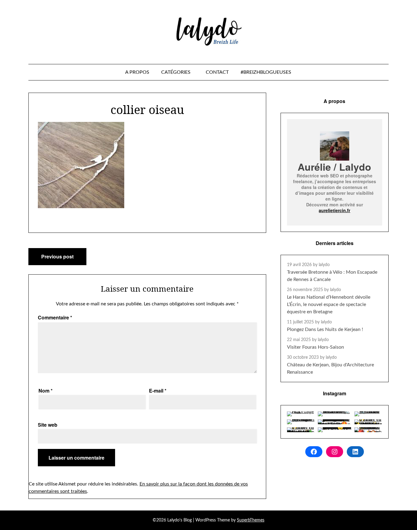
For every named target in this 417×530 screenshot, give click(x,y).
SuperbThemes (250, 520)
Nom (45, 390)
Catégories (175, 72)
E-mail (157, 390)
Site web (47, 424)
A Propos (137, 72)
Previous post (57, 256)
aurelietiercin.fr (334, 210)
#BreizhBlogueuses (266, 72)
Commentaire (55, 317)
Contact (217, 72)
